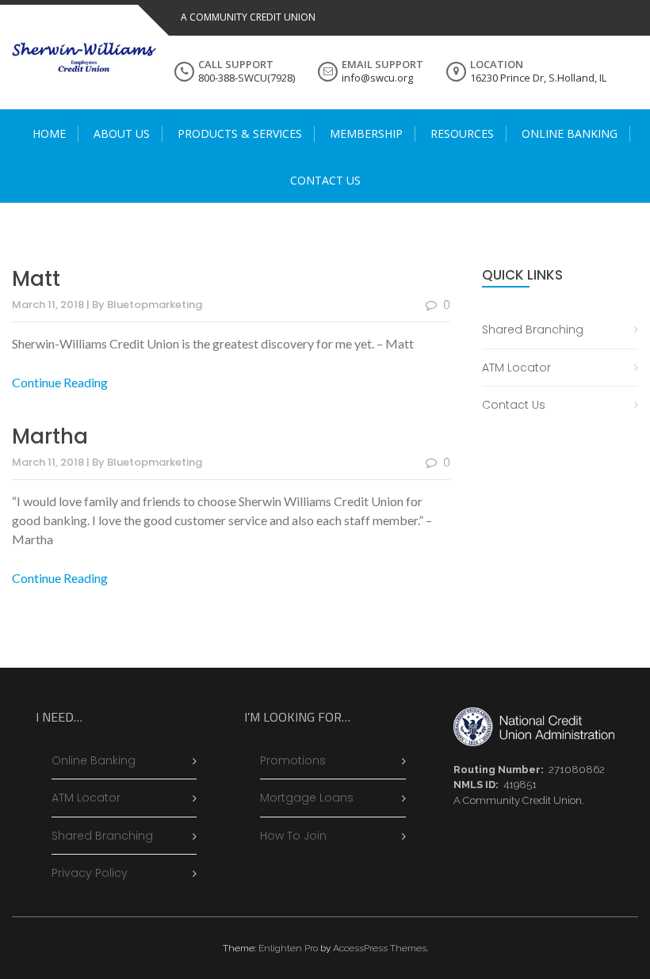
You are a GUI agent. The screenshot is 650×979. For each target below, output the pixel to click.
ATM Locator (516, 367)
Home (49, 133)
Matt (36, 279)
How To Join (293, 836)
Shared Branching (532, 329)
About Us (122, 133)
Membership (366, 133)
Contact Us (325, 180)
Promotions (293, 760)
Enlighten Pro (288, 948)
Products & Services (240, 133)
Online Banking (570, 133)
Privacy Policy (90, 873)
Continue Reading (60, 382)
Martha (50, 436)
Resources (462, 133)
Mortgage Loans (307, 798)
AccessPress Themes (379, 948)
